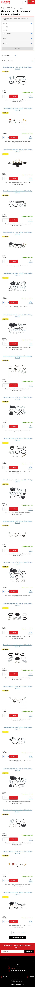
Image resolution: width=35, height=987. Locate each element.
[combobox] (17, 23)
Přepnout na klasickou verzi (17, 984)
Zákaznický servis (5, 958)
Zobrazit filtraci (8, 61)
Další (23, 932)
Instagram (31, 976)
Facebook (5, 976)
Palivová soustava (10, 7)
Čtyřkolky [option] (5, 26)
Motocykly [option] (5, 30)
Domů (2, 7)
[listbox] (17, 28)
